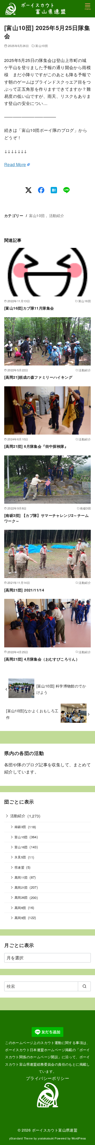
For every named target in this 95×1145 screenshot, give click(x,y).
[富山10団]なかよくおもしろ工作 (32, 714)
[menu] (87, 6)
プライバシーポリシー (47, 1078)
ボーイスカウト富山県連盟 (55, 1130)
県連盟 (19, 867)
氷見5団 (20, 857)
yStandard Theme (21, 1138)
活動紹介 (56, 215)
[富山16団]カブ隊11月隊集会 (29, 308)
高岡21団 (21, 887)
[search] (84, 986)
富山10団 (41, 46)
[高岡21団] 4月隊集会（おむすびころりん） (41, 659)
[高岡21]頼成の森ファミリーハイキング (38, 377)
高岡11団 (21, 877)
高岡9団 (20, 918)
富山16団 (21, 847)
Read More (15, 164)
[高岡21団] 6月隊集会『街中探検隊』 (36, 446)
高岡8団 (20, 908)
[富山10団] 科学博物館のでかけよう (61, 689)
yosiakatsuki (46, 1138)
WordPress (79, 1138)
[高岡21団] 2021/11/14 (24, 590)
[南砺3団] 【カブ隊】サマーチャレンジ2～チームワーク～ (46, 518)
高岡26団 (21, 897)
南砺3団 (20, 827)
